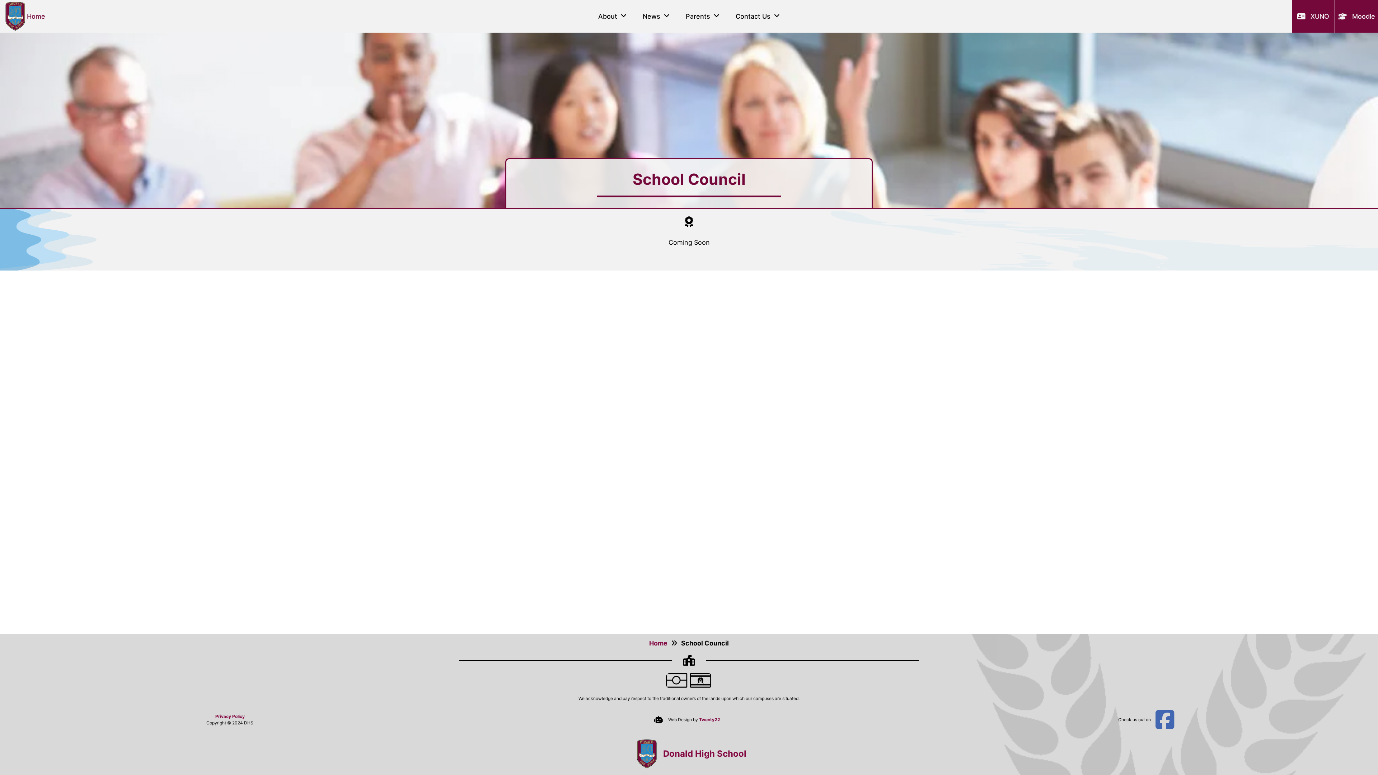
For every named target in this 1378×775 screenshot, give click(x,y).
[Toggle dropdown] (624, 16)
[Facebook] (1165, 720)
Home (658, 643)
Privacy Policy (230, 716)
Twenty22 (709, 719)
